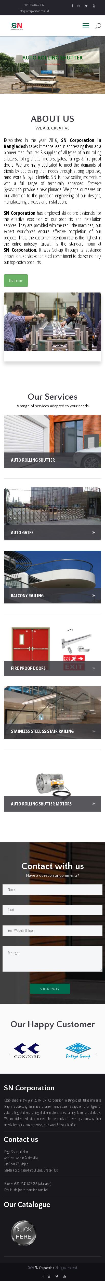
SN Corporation (44, 1267)
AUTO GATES (22, 532)
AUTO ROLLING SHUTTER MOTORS (41, 804)
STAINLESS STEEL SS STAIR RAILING (42, 731)
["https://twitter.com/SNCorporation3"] (86, 6)
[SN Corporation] (17, 26)
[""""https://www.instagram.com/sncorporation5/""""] (78, 6)
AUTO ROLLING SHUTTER (33, 460)
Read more (16, 280)
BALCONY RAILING (27, 595)
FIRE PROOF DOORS (28, 668)
